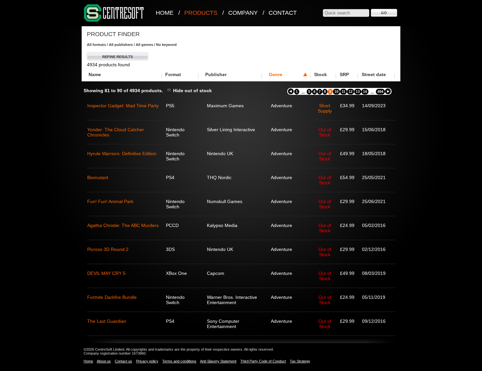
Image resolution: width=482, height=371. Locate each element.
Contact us (123, 361)
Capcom (215, 273)
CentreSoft (114, 13)
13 (358, 91)
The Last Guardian (106, 321)
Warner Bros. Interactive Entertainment (232, 300)
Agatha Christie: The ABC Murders (123, 225)
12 (350, 91)
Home (164, 13)
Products (200, 13)
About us (104, 361)
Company (243, 13)
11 (343, 91)
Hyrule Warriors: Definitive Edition (121, 153)
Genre (275, 74)
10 (336, 91)
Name (95, 74)
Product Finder (113, 34)
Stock (320, 74)
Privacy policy (147, 361)
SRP (344, 74)
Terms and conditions (179, 361)
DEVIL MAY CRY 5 (106, 273)
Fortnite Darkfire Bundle (112, 297)
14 (365, 91)
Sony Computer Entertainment (223, 324)
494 (380, 91)
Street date (374, 74)
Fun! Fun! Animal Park (110, 201)
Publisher (216, 74)
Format (173, 74)
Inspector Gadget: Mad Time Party (123, 105)
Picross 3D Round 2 (108, 249)
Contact (283, 13)
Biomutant (97, 177)
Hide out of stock (192, 90)
